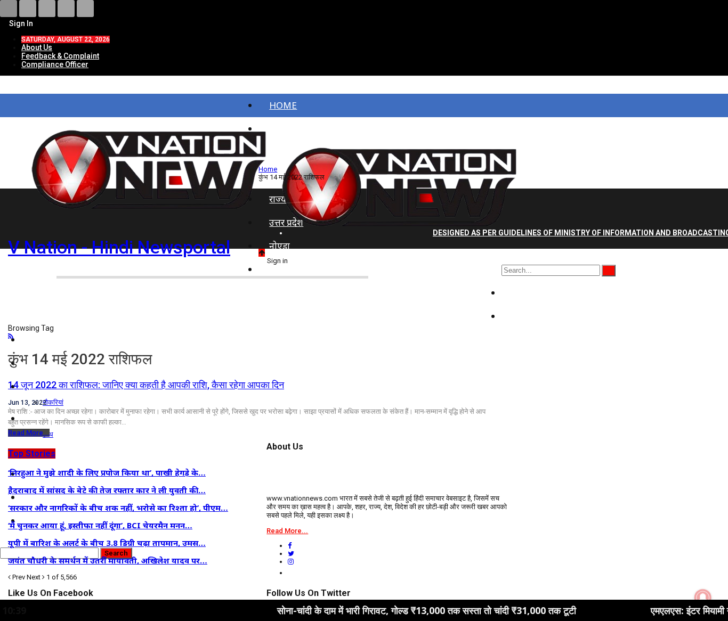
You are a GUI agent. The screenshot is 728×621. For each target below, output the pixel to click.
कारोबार (526, 316)
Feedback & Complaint (60, 56)
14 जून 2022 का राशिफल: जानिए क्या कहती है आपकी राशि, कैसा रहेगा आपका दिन (146, 384)
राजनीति (526, 293)
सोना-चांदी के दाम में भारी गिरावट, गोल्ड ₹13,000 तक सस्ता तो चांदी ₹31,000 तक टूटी (402, 610)
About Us (36, 47)
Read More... (29, 433)
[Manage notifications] (702, 597)
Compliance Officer (54, 64)
